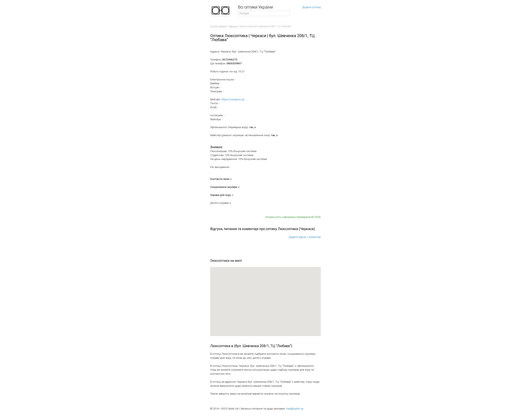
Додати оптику (311, 7)
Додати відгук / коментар (305, 237)
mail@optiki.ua (294, 408)
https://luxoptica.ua (233, 99)
